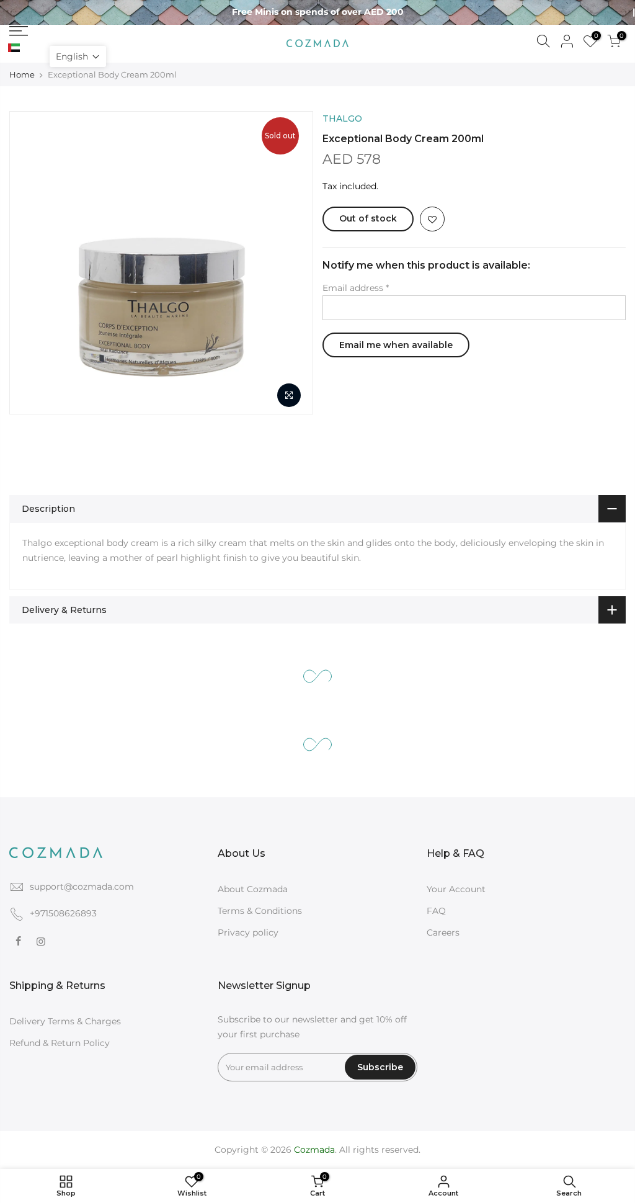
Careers (443, 932)
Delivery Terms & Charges (65, 1021)
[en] (28, 48)
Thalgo (342, 118)
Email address (355, 287)
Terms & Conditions (260, 910)
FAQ (436, 910)
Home (22, 74)
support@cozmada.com (82, 886)
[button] (78, 56)
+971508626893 (63, 913)
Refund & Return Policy (59, 1043)
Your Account (456, 889)
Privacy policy (248, 932)
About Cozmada (253, 889)
